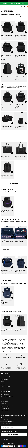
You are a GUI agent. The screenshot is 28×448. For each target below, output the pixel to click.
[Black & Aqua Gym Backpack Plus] (16, 37)
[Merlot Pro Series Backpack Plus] (4, 108)
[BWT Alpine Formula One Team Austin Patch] (20, 232)
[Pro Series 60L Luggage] (20, 118)
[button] (3, 6)
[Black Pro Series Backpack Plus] (7, 96)
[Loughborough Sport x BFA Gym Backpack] (7, 202)
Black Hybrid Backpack (20, 55)
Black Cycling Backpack (6, 76)
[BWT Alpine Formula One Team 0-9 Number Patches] (7, 232)
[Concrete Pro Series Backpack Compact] (16, 108)
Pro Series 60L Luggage (20, 126)
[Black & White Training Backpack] (3, 37)
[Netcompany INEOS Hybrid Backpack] (7, 321)
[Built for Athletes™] (14, 6)
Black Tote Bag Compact (20, 156)
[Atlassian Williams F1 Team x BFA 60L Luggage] (20, 262)
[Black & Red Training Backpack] (4, 37)
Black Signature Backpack (20, 76)
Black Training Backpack (6, 35)
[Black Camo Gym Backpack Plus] (18, 37)
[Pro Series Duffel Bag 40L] (7, 118)
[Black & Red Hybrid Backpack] (16, 57)
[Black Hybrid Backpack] (20, 47)
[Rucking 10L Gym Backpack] (7, 167)
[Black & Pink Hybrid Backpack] (18, 57)
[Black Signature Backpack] (20, 68)
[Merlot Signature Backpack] (16, 79)
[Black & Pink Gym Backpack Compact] (3, 59)
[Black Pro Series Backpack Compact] (20, 96)
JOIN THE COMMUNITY (14, 434)
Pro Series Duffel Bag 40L (7, 126)
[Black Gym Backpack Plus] (20, 27)
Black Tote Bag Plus (5, 156)
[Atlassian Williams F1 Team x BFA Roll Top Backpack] (7, 262)
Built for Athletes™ (11, 443)
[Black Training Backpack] (7, 27)
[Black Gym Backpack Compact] (7, 47)
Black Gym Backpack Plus (20, 35)
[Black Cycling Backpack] (7, 68)
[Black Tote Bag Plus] (7, 148)
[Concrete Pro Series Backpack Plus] (3, 108)
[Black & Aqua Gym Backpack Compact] (4, 59)
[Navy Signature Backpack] (18, 79)
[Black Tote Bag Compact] (20, 148)
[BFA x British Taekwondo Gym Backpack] (7, 292)
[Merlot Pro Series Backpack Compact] (18, 108)
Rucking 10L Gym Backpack (7, 175)
